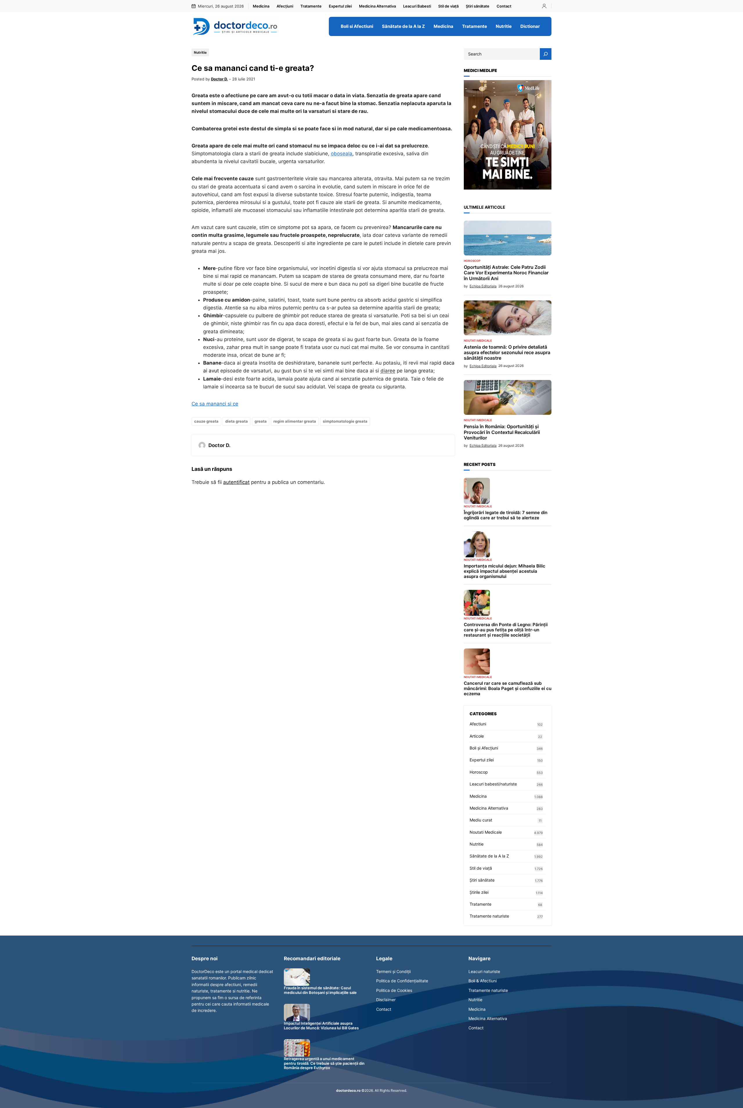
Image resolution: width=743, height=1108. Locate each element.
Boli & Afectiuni (482, 980)
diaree (387, 371)
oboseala (341, 153)
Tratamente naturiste (489, 916)
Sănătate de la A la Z (489, 855)
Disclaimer (386, 999)
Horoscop (472, 260)
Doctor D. (219, 79)
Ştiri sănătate (482, 880)
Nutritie (200, 52)
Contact (383, 1009)
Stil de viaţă (481, 868)
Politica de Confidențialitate (402, 980)
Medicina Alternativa (489, 808)
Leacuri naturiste (484, 971)
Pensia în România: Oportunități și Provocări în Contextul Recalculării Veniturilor (502, 432)
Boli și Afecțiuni (484, 747)
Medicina (478, 796)
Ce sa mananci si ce (215, 404)
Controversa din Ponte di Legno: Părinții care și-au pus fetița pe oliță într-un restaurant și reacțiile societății (506, 630)
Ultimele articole (484, 207)
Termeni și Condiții (393, 971)
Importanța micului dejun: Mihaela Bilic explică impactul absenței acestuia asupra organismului (504, 571)
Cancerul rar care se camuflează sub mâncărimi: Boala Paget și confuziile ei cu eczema (507, 688)
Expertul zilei (482, 759)
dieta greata (236, 421)
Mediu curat (481, 819)
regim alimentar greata (294, 421)
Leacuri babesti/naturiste (493, 783)
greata (261, 421)
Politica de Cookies (394, 990)
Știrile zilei (479, 892)
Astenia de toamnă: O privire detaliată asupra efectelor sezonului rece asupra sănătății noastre (507, 352)
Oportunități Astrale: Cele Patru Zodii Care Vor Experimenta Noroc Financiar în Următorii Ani (506, 272)
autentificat (236, 482)
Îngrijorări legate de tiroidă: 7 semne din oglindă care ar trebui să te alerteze (505, 515)
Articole (477, 736)
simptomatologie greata (345, 421)
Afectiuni (478, 723)
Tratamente (480, 904)
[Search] (545, 54)
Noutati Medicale (478, 340)
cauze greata (206, 421)
